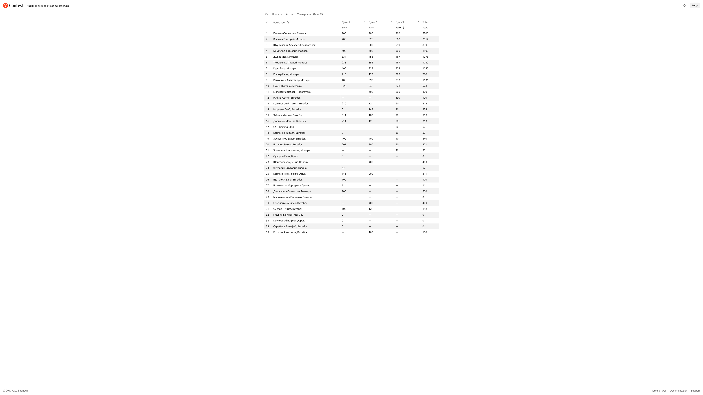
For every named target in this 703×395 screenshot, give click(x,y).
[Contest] (13, 5)
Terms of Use (659, 390)
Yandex (24, 390)
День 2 (373, 22)
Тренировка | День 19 (310, 14)
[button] (281, 22)
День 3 (400, 22)
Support (695, 390)
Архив (289, 14)
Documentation (678, 390)
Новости (277, 14)
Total (425, 22)
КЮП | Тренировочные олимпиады (48, 5)
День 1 (346, 22)
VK (266, 14)
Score (344, 27)
